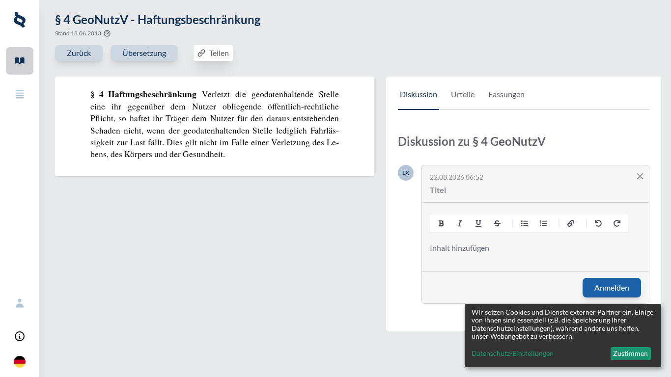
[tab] (418, 99)
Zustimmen (630, 353)
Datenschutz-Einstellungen (513, 353)
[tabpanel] (523, 227)
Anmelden (611, 287)
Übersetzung (144, 52)
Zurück (79, 52)
